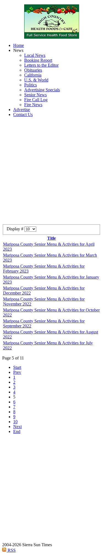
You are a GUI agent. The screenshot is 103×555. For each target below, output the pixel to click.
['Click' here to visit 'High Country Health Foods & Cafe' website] (51, 21)
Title (51, 238)
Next (17, 426)
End (16, 431)
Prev (17, 372)
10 (15, 421)
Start (17, 367)
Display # (15, 228)
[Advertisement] (51, 172)
